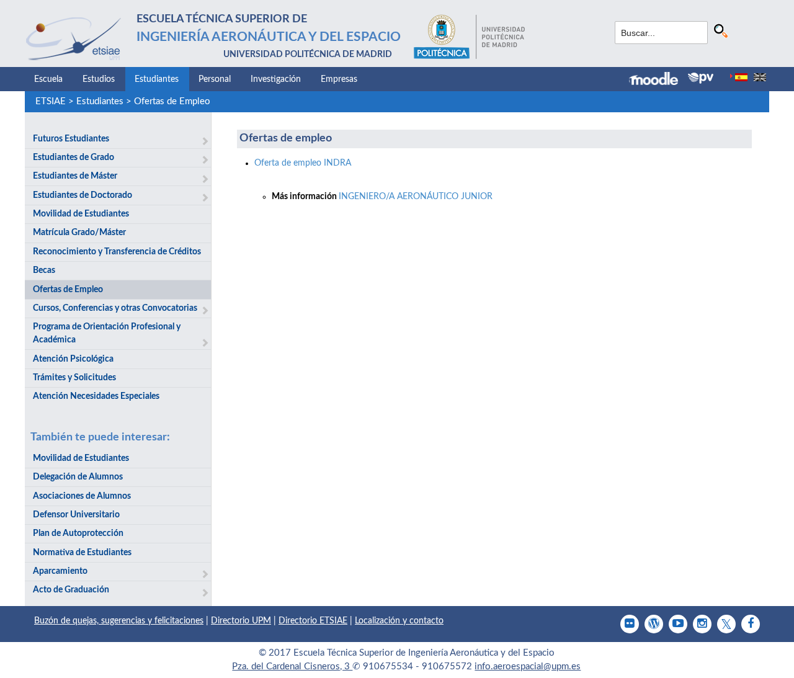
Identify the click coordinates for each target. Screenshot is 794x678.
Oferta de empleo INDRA (302, 163)
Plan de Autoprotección (78, 533)
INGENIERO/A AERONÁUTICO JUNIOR (416, 196)
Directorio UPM (241, 621)
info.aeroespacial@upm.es (528, 666)
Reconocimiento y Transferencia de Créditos (117, 252)
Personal (214, 79)
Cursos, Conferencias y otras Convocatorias (115, 308)
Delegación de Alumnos (78, 477)
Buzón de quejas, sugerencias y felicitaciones (118, 621)
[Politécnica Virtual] (700, 78)
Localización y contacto (399, 621)
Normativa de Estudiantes (82, 552)
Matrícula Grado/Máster (79, 232)
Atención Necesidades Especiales (96, 396)
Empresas (339, 79)
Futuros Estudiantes (71, 139)
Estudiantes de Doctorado (82, 195)
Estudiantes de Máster (75, 176)
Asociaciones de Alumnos (82, 496)
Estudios (99, 79)
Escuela (48, 79)
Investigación (276, 79)
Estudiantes (157, 79)
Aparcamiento (60, 571)
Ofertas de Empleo (172, 101)
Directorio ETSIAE (313, 621)
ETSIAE (50, 101)
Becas (44, 270)
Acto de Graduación (71, 590)
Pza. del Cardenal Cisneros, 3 (292, 666)
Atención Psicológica (73, 359)
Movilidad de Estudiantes (81, 214)
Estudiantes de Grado (73, 157)
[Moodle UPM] (658, 80)
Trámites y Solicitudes (74, 377)
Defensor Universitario (76, 515)
